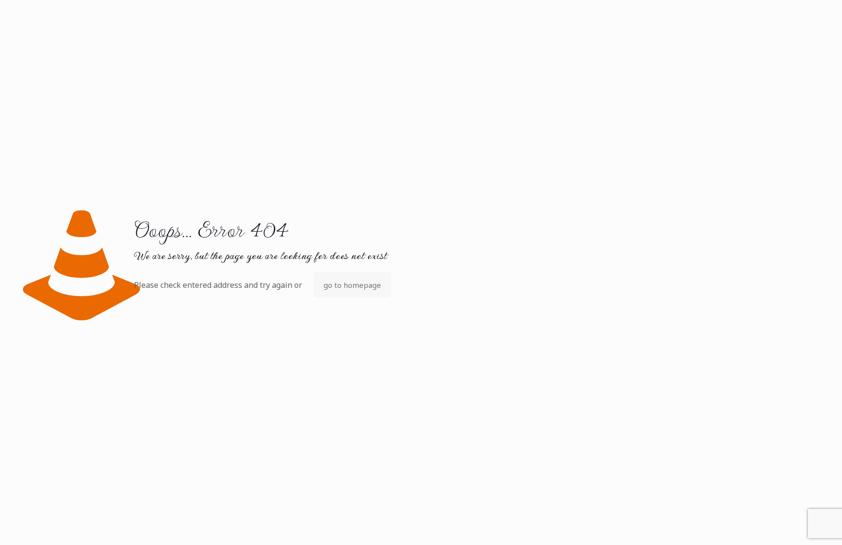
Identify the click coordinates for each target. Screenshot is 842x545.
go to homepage (352, 285)
